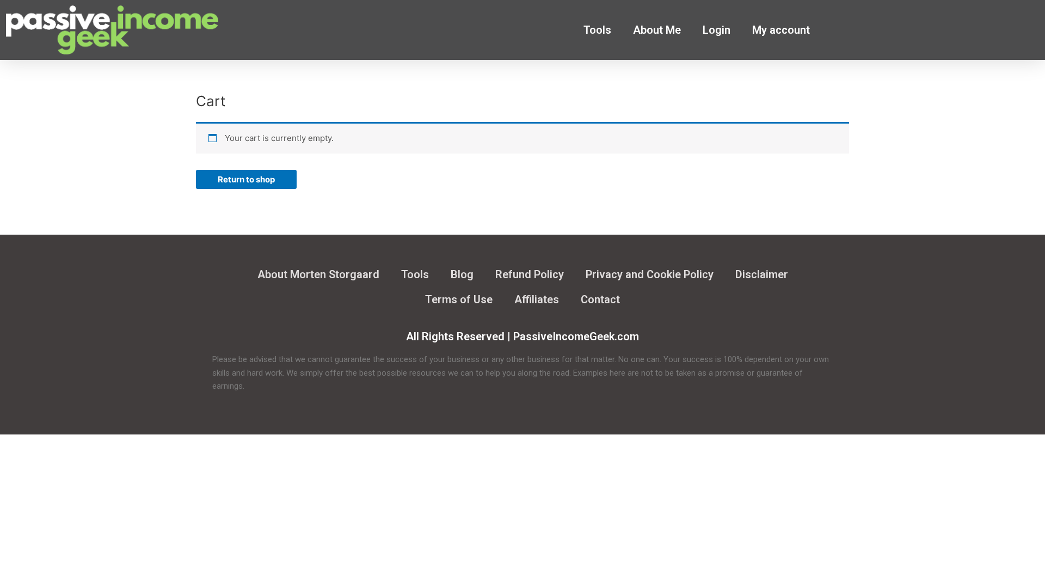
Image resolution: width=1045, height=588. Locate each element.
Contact (600, 299)
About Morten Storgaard (318, 274)
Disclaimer (761, 274)
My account (781, 29)
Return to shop (246, 179)
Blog (462, 274)
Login (716, 29)
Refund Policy (529, 274)
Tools (597, 29)
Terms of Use (459, 299)
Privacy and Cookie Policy (650, 274)
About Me (657, 29)
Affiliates (536, 299)
